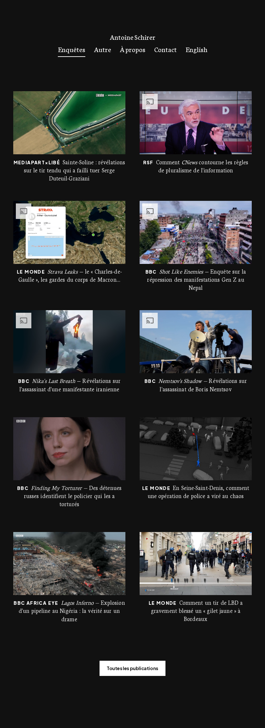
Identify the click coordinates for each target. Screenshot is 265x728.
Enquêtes (71, 49)
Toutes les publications (132, 668)
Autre (102, 49)
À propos (132, 49)
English (196, 49)
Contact (165, 49)
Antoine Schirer (132, 36)
